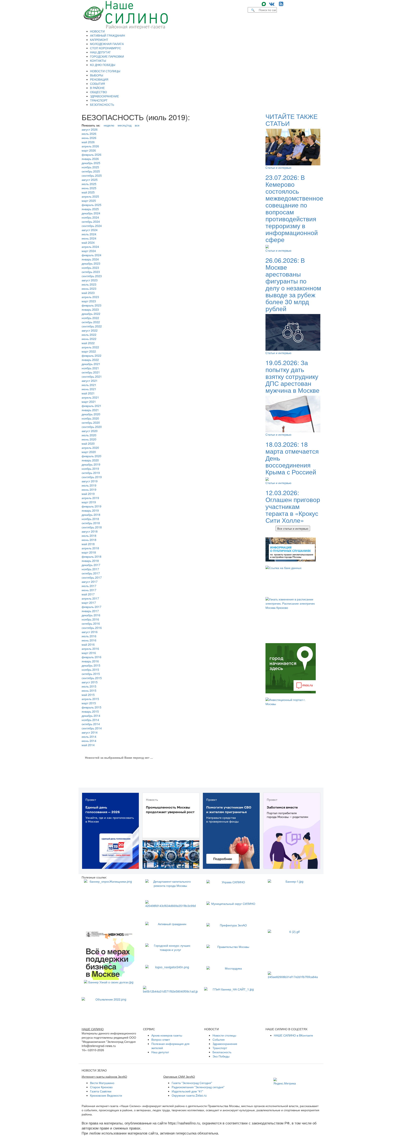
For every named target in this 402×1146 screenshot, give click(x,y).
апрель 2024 (90, 247)
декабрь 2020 (91, 414)
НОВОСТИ (97, 31)
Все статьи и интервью (292, 528)
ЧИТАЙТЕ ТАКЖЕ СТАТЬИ (291, 120)
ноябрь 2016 (90, 619)
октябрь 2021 (91, 372)
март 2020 (89, 452)
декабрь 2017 (91, 565)
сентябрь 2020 (92, 427)
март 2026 (89, 150)
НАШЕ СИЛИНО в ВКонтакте (293, 1035)
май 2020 (88, 443)
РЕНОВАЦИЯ (99, 79)
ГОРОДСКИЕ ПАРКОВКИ (107, 56)
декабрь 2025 (91, 163)
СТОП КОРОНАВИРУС (105, 48)
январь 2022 (90, 360)
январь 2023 (90, 309)
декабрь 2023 (91, 263)
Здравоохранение (225, 1044)
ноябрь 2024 (90, 217)
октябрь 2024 (91, 221)
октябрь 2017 (91, 573)
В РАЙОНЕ (97, 88)
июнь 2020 (89, 439)
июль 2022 (89, 334)
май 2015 (88, 695)
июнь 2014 (89, 741)
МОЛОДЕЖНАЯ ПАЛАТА (107, 44)
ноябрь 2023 (90, 267)
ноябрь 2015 (90, 669)
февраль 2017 (91, 607)
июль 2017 (89, 586)
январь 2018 (90, 561)
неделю (109, 125)
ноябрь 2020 (90, 418)
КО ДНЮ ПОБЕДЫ (102, 65)
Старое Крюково (101, 1087)
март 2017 (89, 602)
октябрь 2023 (91, 272)
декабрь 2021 (91, 364)
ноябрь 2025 (90, 167)
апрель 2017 (90, 598)
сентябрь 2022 (92, 326)
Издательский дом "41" (187, 1091)
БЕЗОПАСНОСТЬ (102, 104)
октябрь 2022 (91, 322)
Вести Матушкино (102, 1083)
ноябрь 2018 (90, 519)
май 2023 (88, 293)
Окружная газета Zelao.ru (189, 1095)
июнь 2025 (89, 188)
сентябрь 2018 (92, 527)
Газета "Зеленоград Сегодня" (192, 1083)
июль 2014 (89, 736)
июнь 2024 (89, 238)
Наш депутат (160, 1052)
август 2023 (90, 280)
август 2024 (90, 230)
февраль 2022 (91, 355)
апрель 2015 (90, 699)
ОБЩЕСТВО (98, 92)
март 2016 (89, 653)
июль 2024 (89, 234)
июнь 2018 (89, 540)
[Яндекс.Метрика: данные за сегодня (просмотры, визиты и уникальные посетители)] (284, 1081)
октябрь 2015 (91, 674)
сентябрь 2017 (92, 577)
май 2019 (88, 494)
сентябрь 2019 (92, 477)
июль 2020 (89, 435)
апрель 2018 (90, 548)
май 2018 (88, 544)
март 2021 (89, 401)
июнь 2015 (89, 690)
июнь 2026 (89, 138)
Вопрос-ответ (160, 1039)
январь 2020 (90, 460)
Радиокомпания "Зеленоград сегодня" (198, 1087)
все (137, 125)
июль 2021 (89, 385)
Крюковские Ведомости (106, 1095)
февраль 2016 (91, 657)
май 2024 (88, 242)
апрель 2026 (90, 146)
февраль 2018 (91, 556)
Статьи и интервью (278, 167)
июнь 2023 (89, 288)
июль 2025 (89, 184)
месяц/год (124, 125)
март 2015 (89, 703)
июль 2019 (89, 485)
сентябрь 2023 (92, 276)
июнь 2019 (89, 489)
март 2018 (89, 552)
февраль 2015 (91, 707)
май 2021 (88, 393)
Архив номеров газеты (166, 1035)
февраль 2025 (91, 205)
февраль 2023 (91, 305)
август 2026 (90, 129)
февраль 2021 (91, 406)
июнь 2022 (89, 339)
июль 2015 (89, 686)
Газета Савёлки (100, 1091)
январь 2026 (90, 159)
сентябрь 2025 (92, 175)
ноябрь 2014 (90, 720)
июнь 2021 (89, 389)
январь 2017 (90, 611)
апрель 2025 (90, 196)
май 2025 (88, 192)
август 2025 (90, 180)
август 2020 (90, 431)
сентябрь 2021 (92, 376)
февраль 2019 (91, 506)
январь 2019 (90, 510)
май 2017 (88, 594)
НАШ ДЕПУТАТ (100, 52)
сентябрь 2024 (92, 226)
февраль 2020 (91, 456)
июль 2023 (89, 284)
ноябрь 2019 (90, 468)
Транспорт (220, 1048)
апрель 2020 (90, 448)
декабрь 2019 (91, 464)
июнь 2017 (89, 590)
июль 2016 (89, 636)
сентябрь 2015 (92, 678)
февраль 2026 (91, 154)
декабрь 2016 (91, 615)
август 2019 (90, 481)
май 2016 (88, 644)
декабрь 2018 (91, 514)
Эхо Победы (221, 1056)
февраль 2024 (91, 255)
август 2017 (90, 581)
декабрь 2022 (91, 314)
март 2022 (89, 351)
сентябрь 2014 (92, 728)
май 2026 (88, 142)
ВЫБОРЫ (96, 75)
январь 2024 (90, 259)
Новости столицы (224, 1035)
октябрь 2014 (91, 724)
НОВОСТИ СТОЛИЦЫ (105, 71)
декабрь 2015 (91, 665)
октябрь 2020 (91, 422)
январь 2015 (90, 711)
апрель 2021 (90, 397)
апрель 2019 (90, 498)
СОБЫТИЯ (97, 83)
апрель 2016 (90, 648)
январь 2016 (90, 661)
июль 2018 (89, 535)
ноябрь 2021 (90, 368)
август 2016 (90, 632)
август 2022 (90, 330)
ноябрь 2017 (90, 569)
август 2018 (90, 531)
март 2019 (89, 502)
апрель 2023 (90, 297)
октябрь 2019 (91, 473)
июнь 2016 (89, 640)
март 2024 (89, 251)
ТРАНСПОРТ (99, 100)
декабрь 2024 (91, 213)
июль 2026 (89, 133)
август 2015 (90, 682)
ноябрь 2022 (90, 318)
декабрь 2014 (91, 715)
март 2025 (89, 200)
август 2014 (90, 732)
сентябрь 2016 (92, 628)
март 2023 (89, 301)
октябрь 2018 (91, 523)
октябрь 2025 (91, 171)
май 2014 (88, 745)
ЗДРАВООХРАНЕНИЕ (104, 96)
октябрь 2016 (91, 623)
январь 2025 (90, 209)
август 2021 (90, 381)
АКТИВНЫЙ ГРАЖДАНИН (107, 35)
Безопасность (222, 1052)
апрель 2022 (90, 347)
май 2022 (88, 343)
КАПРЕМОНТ (99, 39)
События (219, 1039)
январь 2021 (90, 410)
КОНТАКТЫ (98, 60)
